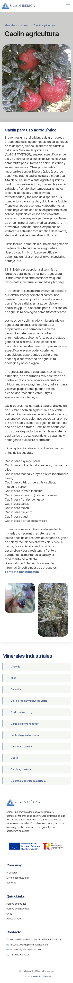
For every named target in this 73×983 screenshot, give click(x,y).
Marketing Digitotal (42, 976)
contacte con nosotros (22, 572)
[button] (67, 5)
